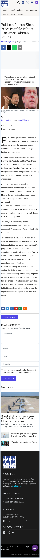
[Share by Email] (25, 308)
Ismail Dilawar (23, 120)
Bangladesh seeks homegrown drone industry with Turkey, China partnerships (18, 418)
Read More (16, 486)
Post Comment (8, 378)
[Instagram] (36, 2)
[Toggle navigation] (18, 2)
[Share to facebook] (3, 308)
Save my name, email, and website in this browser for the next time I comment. (20, 371)
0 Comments (34, 42)
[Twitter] (27, 2)
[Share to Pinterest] (16, 308)
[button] (20, 98)
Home (6, 10)
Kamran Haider (7, 120)
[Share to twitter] (7, 308)
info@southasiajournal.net (16, 521)
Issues (20, 14)
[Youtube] (32, 2)
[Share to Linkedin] (12, 308)
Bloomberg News (8, 42)
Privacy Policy (16, 555)
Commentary (31, 10)
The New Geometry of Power (24, 442)
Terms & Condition (31, 555)
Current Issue (9, 14)
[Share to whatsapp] (20, 308)
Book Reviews (17, 10)
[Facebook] (23, 2)
